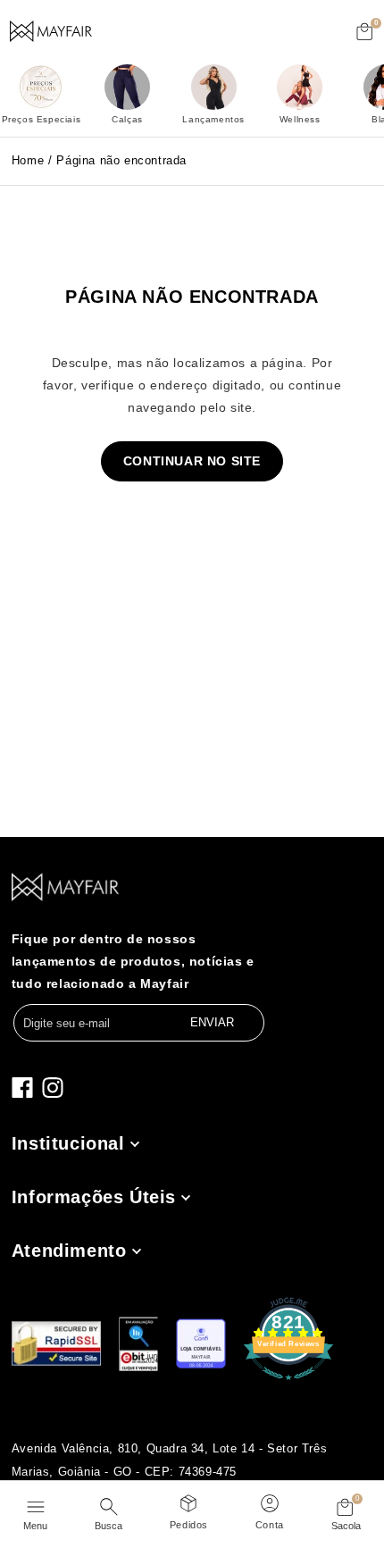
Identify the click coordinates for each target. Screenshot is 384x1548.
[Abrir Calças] (127, 87)
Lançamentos (213, 119)
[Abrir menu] (35, 1505)
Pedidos (189, 1524)
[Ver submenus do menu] (133, 1144)
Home (28, 160)
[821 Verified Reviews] (288, 1380)
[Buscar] (108, 1505)
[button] (365, 31)
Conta (269, 1524)
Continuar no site (192, 461)
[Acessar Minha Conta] (269, 1501)
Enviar (212, 1022)
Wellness (300, 119)
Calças (127, 119)
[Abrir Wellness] (299, 87)
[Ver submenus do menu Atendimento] (135, 1251)
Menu (35, 1525)
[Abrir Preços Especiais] (40, 87)
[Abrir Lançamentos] (213, 87)
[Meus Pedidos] (189, 1501)
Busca (108, 1525)
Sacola (346, 1525)
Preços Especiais (41, 119)
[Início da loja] (51, 31)
